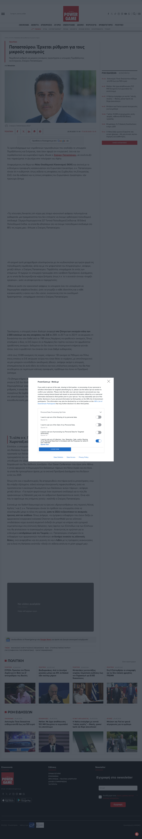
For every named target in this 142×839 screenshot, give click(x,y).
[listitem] (71, 412)
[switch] (98, 417)
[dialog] (71, 419)
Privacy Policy (83, 457)
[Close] (109, 382)
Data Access (71, 457)
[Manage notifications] (137, 834)
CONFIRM (55, 449)
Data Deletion (58, 457)
